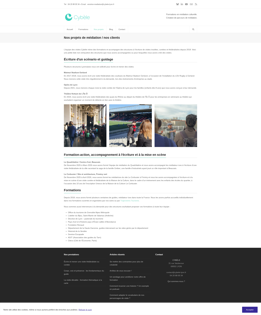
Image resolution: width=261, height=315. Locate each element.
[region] (130, 309)
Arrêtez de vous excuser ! (121, 271)
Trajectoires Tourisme (129, 201)
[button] (193, 29)
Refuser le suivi (85, 310)
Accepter (250, 310)
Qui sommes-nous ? (176, 281)
